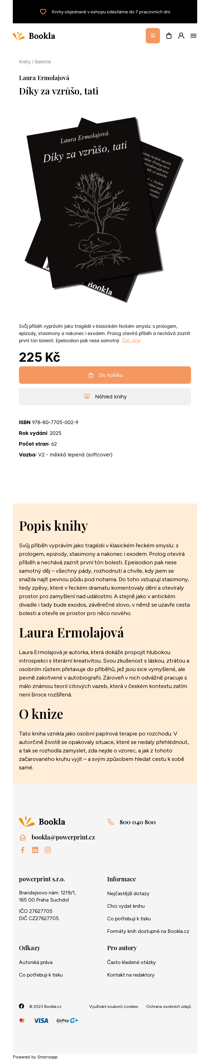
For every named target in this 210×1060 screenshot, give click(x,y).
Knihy (25, 61)
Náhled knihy (111, 397)
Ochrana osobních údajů (168, 1006)
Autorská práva (35, 962)
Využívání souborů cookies (113, 1006)
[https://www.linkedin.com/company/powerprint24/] (35, 850)
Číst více (131, 340)
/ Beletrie (41, 61)
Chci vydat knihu (126, 906)
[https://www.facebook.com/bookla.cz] (22, 850)
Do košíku (111, 375)
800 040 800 (138, 822)
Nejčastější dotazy (128, 893)
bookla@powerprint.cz (63, 837)
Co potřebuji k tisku (129, 918)
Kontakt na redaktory (131, 975)
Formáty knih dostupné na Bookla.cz (148, 931)
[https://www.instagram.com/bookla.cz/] (47, 850)
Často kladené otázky (131, 962)
